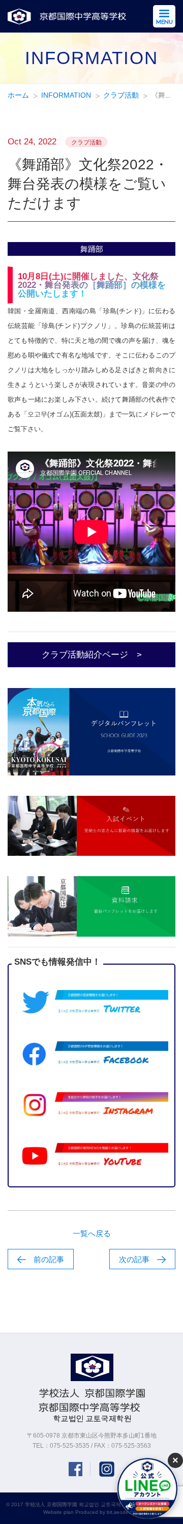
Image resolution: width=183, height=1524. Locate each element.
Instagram (107, 1469)
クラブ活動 (121, 95)
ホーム (18, 95)
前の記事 (49, 1259)
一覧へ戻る (92, 1233)
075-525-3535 (69, 1445)
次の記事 (134, 1259)
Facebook (75, 1469)
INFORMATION (66, 95)
